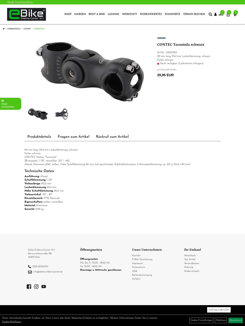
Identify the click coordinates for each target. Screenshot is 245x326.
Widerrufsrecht (191, 271)
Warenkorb (190, 255)
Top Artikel (190, 259)
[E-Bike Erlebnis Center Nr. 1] (26, 14)
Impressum (137, 263)
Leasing (113, 14)
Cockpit (27, 29)
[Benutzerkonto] (215, 14)
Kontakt (136, 255)
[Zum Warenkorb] (234, 15)
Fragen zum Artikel (73, 137)
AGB (134, 271)
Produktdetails (39, 137)
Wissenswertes (151, 14)
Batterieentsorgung (142, 275)
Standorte (172, 14)
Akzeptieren (235, 320)
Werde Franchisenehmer (20, 2)
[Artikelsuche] (210, 15)
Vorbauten (39, 29)
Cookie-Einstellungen (201, 320)
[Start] (3, 29)
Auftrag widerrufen (219, 310)
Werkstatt (129, 14)
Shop (67, 14)
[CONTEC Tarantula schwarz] (90, 71)
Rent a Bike (97, 14)
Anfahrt (136, 279)
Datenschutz (138, 267)
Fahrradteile (14, 29)
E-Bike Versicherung (142, 259)
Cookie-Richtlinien (11, 322)
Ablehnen (221, 320)
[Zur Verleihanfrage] (221, 15)
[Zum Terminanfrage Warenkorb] (228, 15)
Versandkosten (191, 263)
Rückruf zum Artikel (112, 137)
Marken (80, 14)
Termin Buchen (194, 14)
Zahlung (188, 267)
